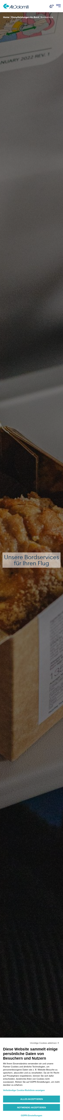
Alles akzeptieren (31, 1099)
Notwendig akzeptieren (31, 1107)
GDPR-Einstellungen (31, 1115)
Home (6, 17)
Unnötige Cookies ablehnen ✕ (44, 1043)
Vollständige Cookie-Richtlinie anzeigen (24, 1090)
